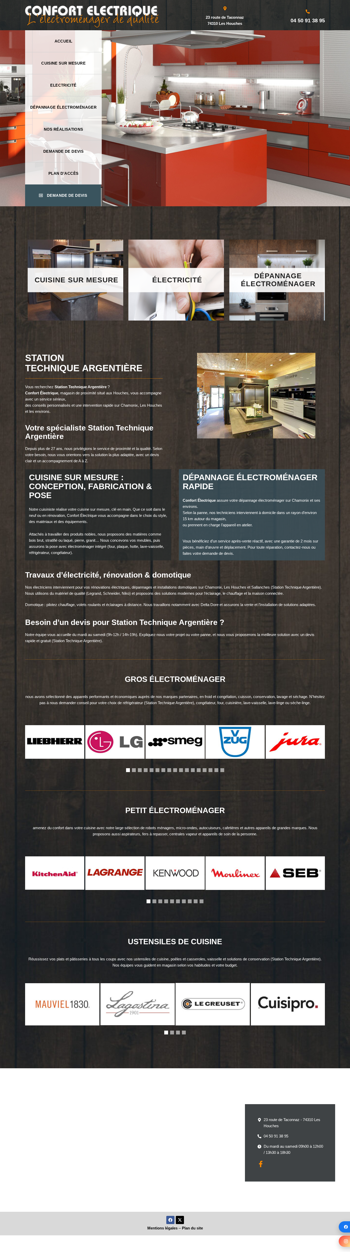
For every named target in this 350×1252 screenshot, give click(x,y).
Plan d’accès (63, 173)
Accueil (64, 41)
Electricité (63, 85)
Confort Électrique (41, 393)
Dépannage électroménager (63, 107)
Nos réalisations (63, 129)
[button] (128, 770)
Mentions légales (162, 1228)
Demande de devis (63, 151)
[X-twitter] (180, 1220)
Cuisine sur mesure (63, 63)
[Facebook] (170, 1220)
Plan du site (192, 1228)
